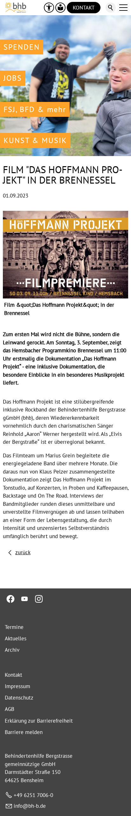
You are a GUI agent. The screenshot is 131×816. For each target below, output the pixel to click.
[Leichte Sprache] (60, 8)
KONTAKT (83, 7)
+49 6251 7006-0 (33, 795)
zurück (23, 552)
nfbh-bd (29, 805)
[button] (123, 8)
